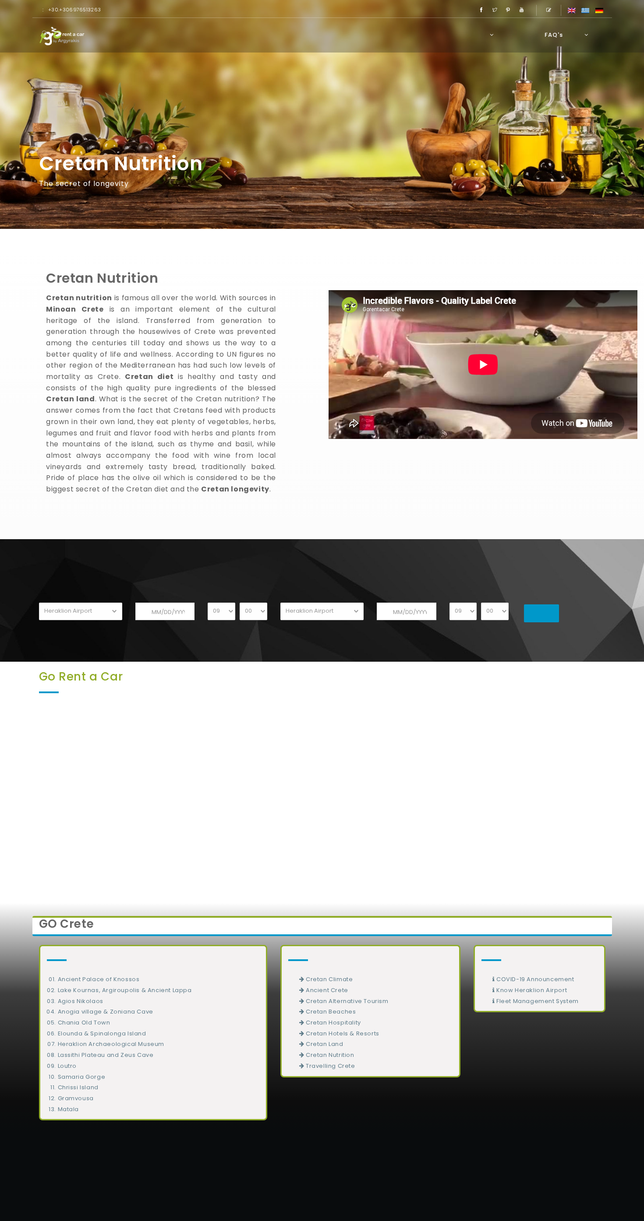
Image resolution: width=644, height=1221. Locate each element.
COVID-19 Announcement (534, 979)
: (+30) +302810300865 (540, 1164)
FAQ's (554, 35)
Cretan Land (323, 1044)
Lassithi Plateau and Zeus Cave (106, 1055)
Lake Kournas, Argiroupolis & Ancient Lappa (125, 990)
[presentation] (13, 788)
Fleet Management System (536, 1001)
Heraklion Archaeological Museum (111, 1044)
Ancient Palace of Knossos (99, 979)
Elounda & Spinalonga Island (102, 1033)
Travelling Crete (329, 1066)
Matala (68, 1109)
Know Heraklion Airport (531, 990)
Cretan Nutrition (329, 1055)
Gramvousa (76, 1098)
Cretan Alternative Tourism (346, 1001)
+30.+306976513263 (74, 9)
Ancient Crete (326, 990)
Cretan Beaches (330, 1011)
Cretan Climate (328, 979)
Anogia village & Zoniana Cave (105, 1011)
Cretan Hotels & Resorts (341, 1033)
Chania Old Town (84, 1022)
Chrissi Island (78, 1087)
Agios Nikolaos (80, 1001)
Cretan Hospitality (332, 1022)
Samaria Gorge (82, 1077)
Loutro (67, 1066)
